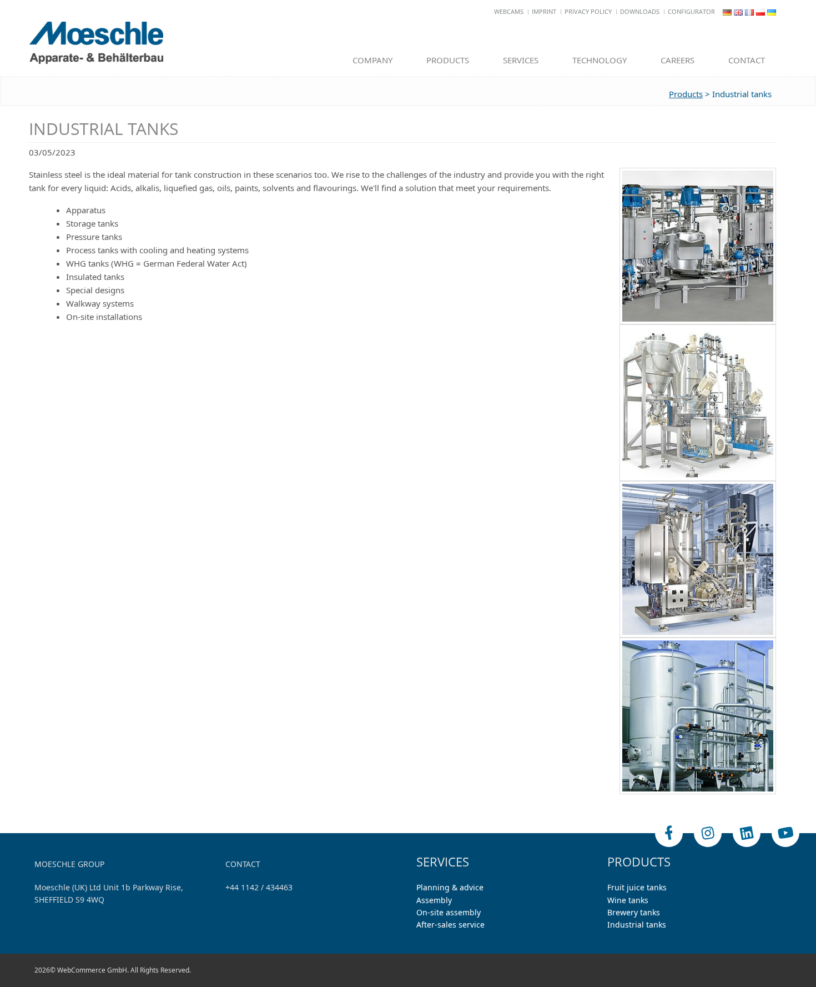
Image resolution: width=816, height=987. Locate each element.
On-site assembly (448, 912)
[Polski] (760, 11)
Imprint (544, 11)
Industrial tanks (636, 924)
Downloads (639, 11)
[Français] (749, 11)
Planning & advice (449, 887)
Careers (677, 60)
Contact (746, 60)
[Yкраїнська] (771, 11)
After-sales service (450, 924)
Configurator (691, 11)
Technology (599, 60)
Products (447, 60)
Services (520, 60)
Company (372, 60)
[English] (738, 11)
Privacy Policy (588, 11)
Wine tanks (627, 900)
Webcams (508, 11)
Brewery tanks (633, 912)
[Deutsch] (727, 11)
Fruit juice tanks (637, 887)
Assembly (434, 900)
